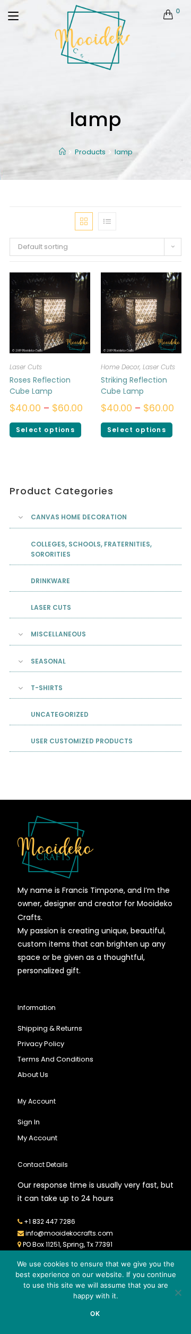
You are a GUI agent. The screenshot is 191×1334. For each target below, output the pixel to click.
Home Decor (120, 366)
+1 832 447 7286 (49, 1221)
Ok (95, 1314)
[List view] (107, 221)
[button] (142, 213)
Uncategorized (60, 714)
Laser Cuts (26, 366)
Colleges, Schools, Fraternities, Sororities (91, 549)
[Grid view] (84, 221)
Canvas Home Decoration (79, 516)
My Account (37, 1138)
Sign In (29, 1122)
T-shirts (47, 687)
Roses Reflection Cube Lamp (40, 385)
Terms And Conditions (55, 1059)
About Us (33, 1075)
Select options (45, 429)
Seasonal (48, 661)
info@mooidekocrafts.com (69, 1233)
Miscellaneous (58, 634)
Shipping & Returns (50, 1028)
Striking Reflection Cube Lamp (134, 385)
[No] (177, 1292)
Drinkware (50, 580)
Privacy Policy (41, 1044)
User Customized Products (82, 740)
